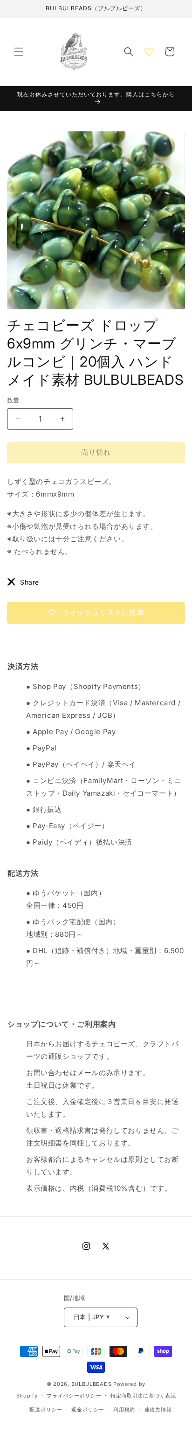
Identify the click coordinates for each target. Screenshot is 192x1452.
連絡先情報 (158, 1409)
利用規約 (124, 1409)
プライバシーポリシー (74, 1395)
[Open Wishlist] (149, 51)
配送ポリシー (45, 1409)
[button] (18, 51)
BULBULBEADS (91, 1384)
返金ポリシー (87, 1409)
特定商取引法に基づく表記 (143, 1395)
